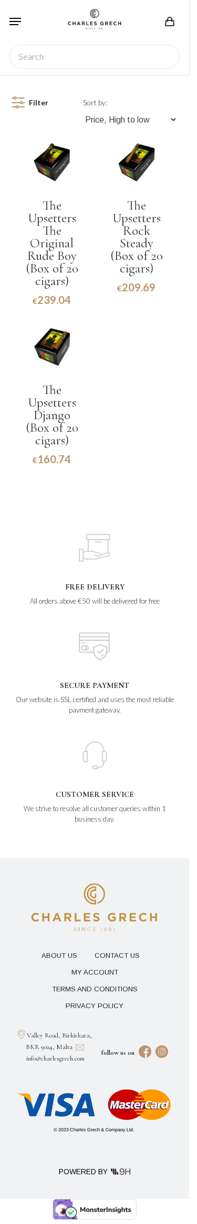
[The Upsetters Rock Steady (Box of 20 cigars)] (136, 161)
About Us (59, 955)
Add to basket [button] (52, 311)
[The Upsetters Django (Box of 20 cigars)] (52, 345)
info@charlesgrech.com (55, 1058)
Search (165, 57)
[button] (15, 21)
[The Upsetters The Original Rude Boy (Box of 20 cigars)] (52, 161)
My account (94, 972)
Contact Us (117, 955)
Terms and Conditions (95, 989)
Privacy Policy (94, 1006)
